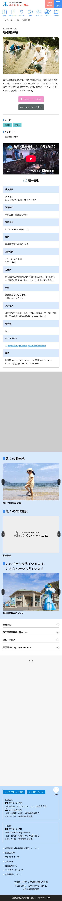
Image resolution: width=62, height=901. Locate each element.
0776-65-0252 (15, 803)
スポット (22, 15)
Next (59, 482)
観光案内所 (10, 853)
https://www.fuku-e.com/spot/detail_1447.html (31, 594)
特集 (4, 15)
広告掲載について (13, 874)
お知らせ (9, 861)
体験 (30, 15)
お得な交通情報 (49, 4)
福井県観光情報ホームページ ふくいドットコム (16, 4)
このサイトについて (14, 870)
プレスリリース (12, 857)
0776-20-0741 (15, 829)
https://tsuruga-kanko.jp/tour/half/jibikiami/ (27, 345)
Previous (3, 482)
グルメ (47, 15)
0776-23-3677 (15, 810)
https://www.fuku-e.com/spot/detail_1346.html (31, 484)
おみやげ (56, 15)
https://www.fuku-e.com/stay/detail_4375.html (31, 536)
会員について (11, 866)
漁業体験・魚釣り (12, 137)
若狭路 (7, 125)
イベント (39, 15)
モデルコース (13, 15)
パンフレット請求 (15, 792)
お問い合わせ (37, 792)
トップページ (8, 20)
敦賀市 (17, 125)
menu (58, 6)
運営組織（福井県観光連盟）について (22, 848)
